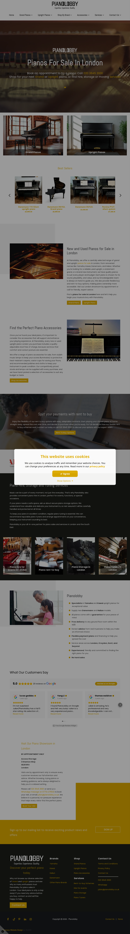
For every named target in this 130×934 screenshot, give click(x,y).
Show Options (64, 480)
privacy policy (97, 466)
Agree (66, 473)
